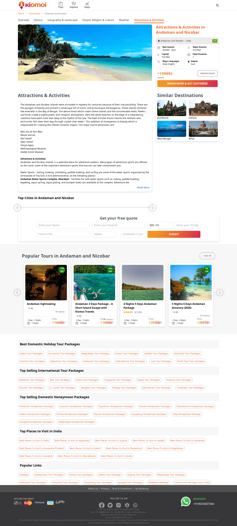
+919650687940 (203, 504)
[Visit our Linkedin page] (135, 505)
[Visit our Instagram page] (118, 505)
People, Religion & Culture (98, 20)
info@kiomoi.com (138, 512)
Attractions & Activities (149, 20)
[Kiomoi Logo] (33, 5)
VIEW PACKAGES (207, 73)
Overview (23, 20)
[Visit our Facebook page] (102, 505)
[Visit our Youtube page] (127, 505)
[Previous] (23, 56)
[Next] (147, 56)
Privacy (105, 488)
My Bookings (142, 488)
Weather (124, 20)
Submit (174, 234)
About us (93, 488)
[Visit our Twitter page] (110, 505)
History (38, 20)
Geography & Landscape (63, 20)
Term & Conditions (122, 488)
